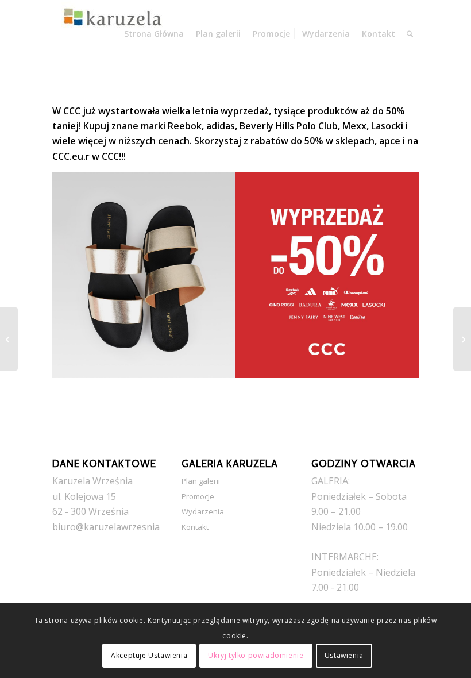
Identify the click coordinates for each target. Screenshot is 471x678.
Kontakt (195, 527)
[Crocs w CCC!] (9, 339)
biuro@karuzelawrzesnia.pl (110, 527)
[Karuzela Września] (109, 34)
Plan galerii (201, 481)
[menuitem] (154, 34)
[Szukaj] (410, 34)
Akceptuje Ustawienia (149, 655)
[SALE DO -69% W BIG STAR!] (462, 339)
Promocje (198, 496)
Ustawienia (344, 655)
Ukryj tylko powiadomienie (255, 655)
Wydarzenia (203, 511)
